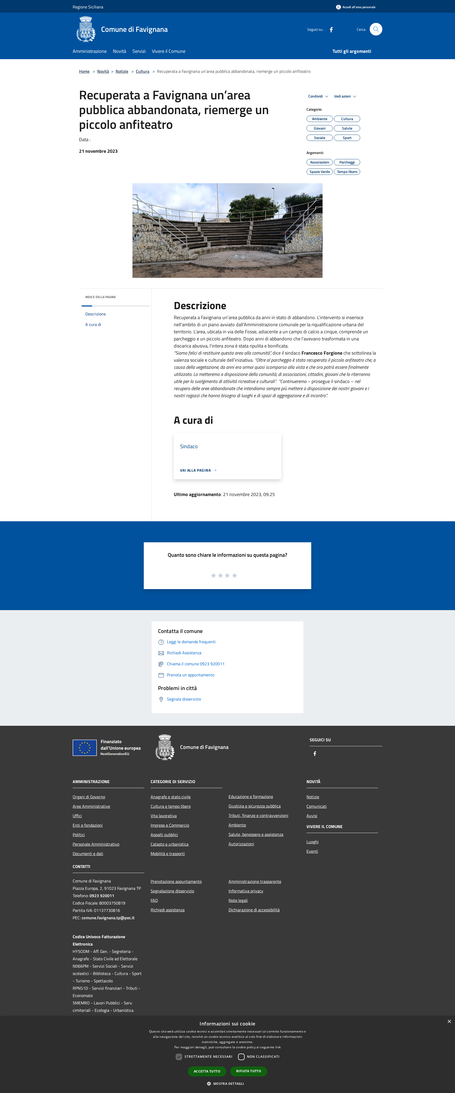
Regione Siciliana (88, 7)
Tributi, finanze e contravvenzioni (258, 815)
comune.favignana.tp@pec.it (108, 918)
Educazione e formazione (251, 796)
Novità (103, 71)
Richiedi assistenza (168, 910)
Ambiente (237, 825)
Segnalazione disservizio (172, 891)
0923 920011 (102, 895)
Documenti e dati (88, 853)
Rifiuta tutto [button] (248, 1071)
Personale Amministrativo (96, 844)
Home (84, 71)
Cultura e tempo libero (171, 806)
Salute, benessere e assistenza (256, 834)
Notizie (122, 71)
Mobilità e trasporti (168, 853)
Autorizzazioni (241, 844)
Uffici (77, 816)
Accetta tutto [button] (207, 1071)
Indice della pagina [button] (100, 296)
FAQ (154, 900)
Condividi (316, 96)
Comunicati (316, 806)
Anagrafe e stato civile (171, 797)
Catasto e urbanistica (170, 844)
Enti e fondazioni (88, 825)
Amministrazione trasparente (255, 881)
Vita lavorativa (164, 816)
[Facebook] (329, 29)
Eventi (312, 851)
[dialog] (227, 1054)
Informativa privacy (246, 891)
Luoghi (312, 842)
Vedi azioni (343, 96)
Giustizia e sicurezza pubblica (255, 806)
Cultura (142, 71)
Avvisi (311, 816)
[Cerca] (376, 29)
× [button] (449, 1022)
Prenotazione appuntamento (176, 881)
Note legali (238, 900)
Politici (79, 834)
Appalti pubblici (164, 834)
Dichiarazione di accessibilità (254, 910)
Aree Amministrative (91, 806)
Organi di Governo (89, 797)
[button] (227, 1083)
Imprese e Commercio (170, 825)
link (278, 1047)
